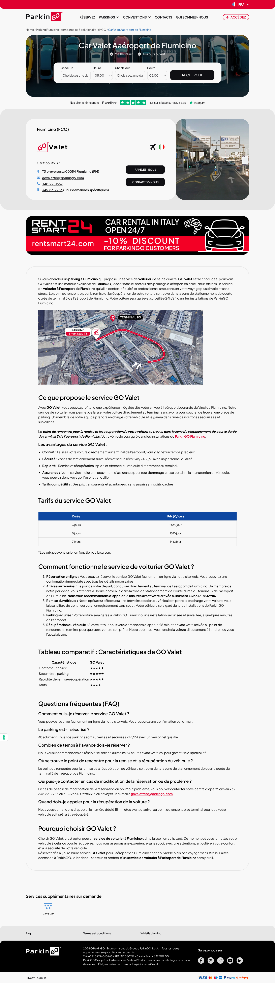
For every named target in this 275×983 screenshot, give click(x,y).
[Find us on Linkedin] (240, 962)
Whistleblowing (151, 933)
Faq (28, 933)
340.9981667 (52, 184)
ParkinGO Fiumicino (190, 436)
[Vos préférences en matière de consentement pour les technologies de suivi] (4, 737)
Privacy (30, 977)
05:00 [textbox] (99, 75)
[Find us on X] (211, 962)
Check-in (67, 68)
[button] (240, 4)
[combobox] (103, 75)
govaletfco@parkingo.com (63, 178)
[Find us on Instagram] (220, 962)
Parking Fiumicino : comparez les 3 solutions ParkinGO (71, 29)
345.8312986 (52, 190)
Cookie (42, 977)
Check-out (122, 68)
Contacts (163, 17)
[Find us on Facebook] (201, 962)
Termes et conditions (97, 933)
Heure (97, 68)
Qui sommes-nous (192, 17)
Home (30, 29)
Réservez (87, 17)
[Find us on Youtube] (230, 962)
